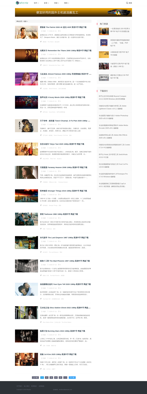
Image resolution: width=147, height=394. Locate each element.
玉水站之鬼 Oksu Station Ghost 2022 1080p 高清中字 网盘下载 (66, 308)
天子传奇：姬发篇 (47, 135)
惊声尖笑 (45, 112)
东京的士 (59, 158)
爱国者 (44, 42)
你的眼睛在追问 (56, 299)
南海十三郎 (46, 275)
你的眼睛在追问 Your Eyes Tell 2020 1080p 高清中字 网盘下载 (65, 284)
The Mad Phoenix (55, 275)
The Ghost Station (66, 322)
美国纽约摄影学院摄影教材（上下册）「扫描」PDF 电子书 (120, 43)
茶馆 (44, 229)
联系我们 (34, 386)
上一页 (35, 377)
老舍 (54, 229)
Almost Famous (53, 88)
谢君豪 (62, 275)
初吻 (44, 369)
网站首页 (19, 21)
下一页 (72, 377)
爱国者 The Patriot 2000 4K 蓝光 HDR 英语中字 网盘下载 (63, 27)
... (65, 377)
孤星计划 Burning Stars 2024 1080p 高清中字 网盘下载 (62, 331)
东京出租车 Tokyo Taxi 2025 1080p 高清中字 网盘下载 (62, 144)
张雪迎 (48, 345)
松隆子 (53, 369)
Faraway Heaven (63, 182)
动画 (70, 135)
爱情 (62, 299)
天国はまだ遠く (53, 182)
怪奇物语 (45, 205)
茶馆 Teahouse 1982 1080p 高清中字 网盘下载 (59, 214)
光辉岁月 (45, 65)
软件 (36, 3)
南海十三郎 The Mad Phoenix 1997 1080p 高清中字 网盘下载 (65, 261)
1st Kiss (48, 369)
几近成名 (45, 88)
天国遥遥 (45, 182)
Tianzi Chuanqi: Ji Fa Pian (61, 135)
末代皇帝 (45, 252)
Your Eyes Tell (46, 299)
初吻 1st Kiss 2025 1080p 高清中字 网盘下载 (58, 354)
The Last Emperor (53, 252)
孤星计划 (53, 345)
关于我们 (19, 386)
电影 (25, 21)
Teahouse (49, 229)
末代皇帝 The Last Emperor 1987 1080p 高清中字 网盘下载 (64, 238)
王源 (44, 345)
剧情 (63, 65)
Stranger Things (53, 205)
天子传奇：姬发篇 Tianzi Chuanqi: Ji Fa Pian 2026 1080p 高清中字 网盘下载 (71, 121)
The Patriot (51, 42)
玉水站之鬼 (57, 322)
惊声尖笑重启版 (61, 112)
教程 (66, 3)
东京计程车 (46, 158)
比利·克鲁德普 (62, 88)
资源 (56, 3)
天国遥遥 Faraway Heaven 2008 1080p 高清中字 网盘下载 (63, 167)
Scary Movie (52, 112)
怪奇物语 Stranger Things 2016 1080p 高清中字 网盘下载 (63, 191)
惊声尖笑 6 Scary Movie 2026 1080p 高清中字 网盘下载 (62, 97)
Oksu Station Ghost (48, 322)
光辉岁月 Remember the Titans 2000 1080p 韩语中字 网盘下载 (66, 51)
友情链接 (41, 386)
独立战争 (57, 42)
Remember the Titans (54, 65)
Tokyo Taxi (53, 158)
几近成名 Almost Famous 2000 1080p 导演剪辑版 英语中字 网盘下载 (68, 74)
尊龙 (61, 252)
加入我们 (27, 386)
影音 (46, 3)
